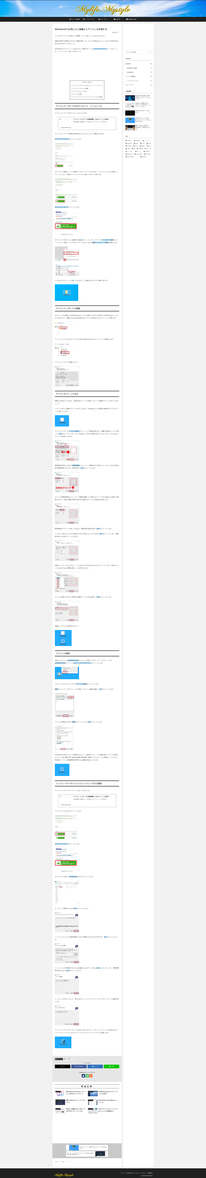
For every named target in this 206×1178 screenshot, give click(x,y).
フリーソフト (60, 1059)
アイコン (72, 1059)
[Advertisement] (87, 66)
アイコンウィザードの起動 (80, 88)
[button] (150, 52)
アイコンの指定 (77, 94)
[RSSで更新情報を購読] (90, 1075)
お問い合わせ (130, 1173)
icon (67, 1059)
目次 (85, 82)
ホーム (123, 1173)
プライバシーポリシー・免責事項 (143, 1173)
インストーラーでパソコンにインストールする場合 (88, 97)
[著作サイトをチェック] (83, 1075)
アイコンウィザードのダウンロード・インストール (88, 85)
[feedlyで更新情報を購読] (87, 1075)
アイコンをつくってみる (80, 91)
